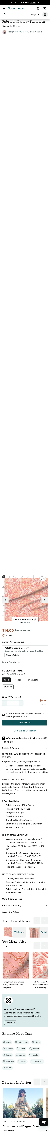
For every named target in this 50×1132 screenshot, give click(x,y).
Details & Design (24, 748)
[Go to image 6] (29, 622)
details (33, 2)
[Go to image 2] (22, 622)
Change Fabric (12, 655)
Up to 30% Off (22, 3)
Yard (6, 680)
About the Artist (24, 912)
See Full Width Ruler (25, 619)
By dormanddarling (39, 988)
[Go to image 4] (25, 622)
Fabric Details (11, 662)
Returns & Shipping (24, 905)
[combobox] (34, 14)
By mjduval (7, 988)
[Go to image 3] (24, 622)
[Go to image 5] (27, 622)
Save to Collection (24, 730)
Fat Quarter (33, 680)
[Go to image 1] (21, 622)
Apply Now (10, 1023)
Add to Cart (25, 722)
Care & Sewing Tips (24, 898)
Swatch (8, 686)
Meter (18, 680)
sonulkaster (22, 31)
